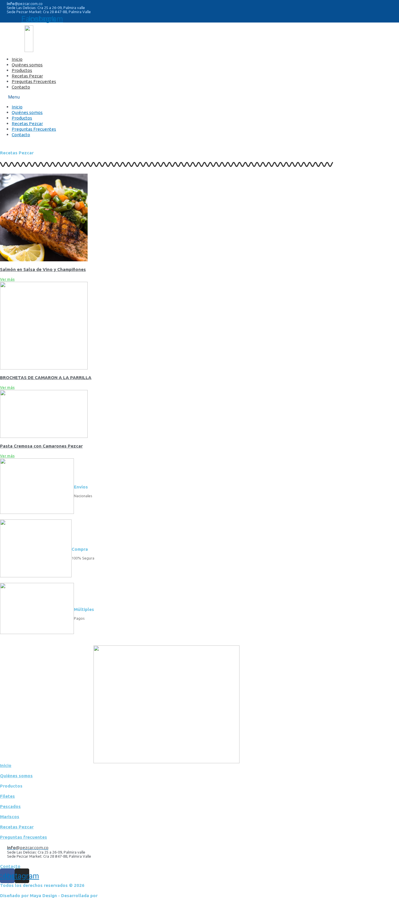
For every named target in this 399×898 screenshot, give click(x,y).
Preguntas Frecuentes (34, 81)
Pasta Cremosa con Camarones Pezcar (41, 445)
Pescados (10, 806)
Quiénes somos (27, 64)
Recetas (17, 826)
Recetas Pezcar (27, 75)
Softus (106, 895)
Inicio (17, 59)
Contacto (21, 86)
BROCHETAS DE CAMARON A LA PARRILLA (45, 377)
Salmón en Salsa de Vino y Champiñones (43, 269)
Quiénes (16, 775)
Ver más (7, 279)
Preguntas (23, 837)
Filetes (7, 796)
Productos (22, 70)
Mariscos (9, 816)
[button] (133, 97)
